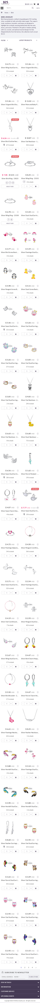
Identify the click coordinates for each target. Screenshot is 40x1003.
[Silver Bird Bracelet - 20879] (10, 680)
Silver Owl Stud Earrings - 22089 (30, 363)
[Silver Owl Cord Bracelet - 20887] (10, 606)
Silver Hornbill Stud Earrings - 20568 (10, 806)
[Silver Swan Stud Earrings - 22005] (10, 310)
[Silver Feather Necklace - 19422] (30, 717)
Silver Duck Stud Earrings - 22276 (30, 215)
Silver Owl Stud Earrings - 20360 (10, 954)
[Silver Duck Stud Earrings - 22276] (30, 200)
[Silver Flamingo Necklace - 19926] (10, 717)
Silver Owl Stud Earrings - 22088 (10, 400)
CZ (5, 30)
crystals (9, 30)
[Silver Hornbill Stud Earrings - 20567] (10, 754)
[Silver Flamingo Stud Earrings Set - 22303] (30, 236)
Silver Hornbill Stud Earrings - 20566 (30, 806)
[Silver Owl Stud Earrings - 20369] (30, 901)
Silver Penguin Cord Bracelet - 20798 (30, 548)
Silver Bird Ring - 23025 (10, 178)
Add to (15, 75)
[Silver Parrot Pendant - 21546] (30, 458)
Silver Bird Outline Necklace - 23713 (10, 141)
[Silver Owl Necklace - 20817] (30, 384)
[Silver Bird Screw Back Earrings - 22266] (10, 236)
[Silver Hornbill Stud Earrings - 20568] (10, 791)
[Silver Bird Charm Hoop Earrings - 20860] (30, 643)
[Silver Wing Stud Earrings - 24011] (10, 52)
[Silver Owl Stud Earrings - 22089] (30, 347)
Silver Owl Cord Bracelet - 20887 (10, 622)
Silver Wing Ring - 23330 (10, 215)
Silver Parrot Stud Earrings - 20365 (30, 954)
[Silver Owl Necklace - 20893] (10, 421)
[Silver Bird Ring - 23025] (10, 163)
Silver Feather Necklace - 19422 (30, 732)
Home (6, 12)
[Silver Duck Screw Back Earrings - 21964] (30, 273)
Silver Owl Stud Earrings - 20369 (30, 917)
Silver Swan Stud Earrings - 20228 (10, 585)
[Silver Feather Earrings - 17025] (10, 828)
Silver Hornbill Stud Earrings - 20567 (10, 769)
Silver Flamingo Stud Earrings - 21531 (30, 585)
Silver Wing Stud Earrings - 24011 (10, 67)
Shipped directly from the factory (11, 32)
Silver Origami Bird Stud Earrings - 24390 (30, 67)
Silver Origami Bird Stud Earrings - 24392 (10, 104)
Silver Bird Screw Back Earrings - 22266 (10, 252)
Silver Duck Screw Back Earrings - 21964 (30, 289)
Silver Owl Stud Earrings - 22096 (10, 363)
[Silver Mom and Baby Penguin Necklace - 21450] (30, 89)
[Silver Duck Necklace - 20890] (30, 421)
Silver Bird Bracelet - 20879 (10, 696)
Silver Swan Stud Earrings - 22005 (10, 326)
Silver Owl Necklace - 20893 (10, 437)
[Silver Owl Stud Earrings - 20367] (30, 864)
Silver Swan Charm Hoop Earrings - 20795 (10, 511)
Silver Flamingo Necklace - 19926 (10, 732)
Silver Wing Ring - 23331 (30, 178)
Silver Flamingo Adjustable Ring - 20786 (10, 548)
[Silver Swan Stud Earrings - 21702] (30, 495)
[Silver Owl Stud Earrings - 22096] (10, 347)
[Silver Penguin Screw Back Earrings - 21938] (10, 273)
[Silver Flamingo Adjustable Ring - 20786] (10, 532)
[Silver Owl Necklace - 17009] (30, 126)
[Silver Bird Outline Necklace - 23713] (10, 126)
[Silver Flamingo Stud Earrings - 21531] (30, 569)
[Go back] (1, 12)
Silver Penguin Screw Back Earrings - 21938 (10, 289)
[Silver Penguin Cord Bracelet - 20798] (30, 532)
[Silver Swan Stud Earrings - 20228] (10, 569)
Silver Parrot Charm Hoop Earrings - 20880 (30, 696)
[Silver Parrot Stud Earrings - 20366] (10, 864)
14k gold (21, 27)
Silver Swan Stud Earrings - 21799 (10, 474)
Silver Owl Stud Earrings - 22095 (30, 326)
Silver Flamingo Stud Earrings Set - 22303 (30, 252)
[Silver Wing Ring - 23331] (30, 163)
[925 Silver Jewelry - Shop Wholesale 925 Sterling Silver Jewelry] (5, 3)
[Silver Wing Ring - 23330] (10, 200)
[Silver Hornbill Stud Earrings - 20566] (30, 791)
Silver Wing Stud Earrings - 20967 (10, 659)
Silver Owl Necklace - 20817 (30, 400)
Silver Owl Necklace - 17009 (30, 141)
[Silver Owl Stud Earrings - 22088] (10, 384)
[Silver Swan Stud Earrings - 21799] (10, 458)
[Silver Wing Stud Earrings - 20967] (10, 643)
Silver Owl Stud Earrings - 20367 (30, 880)
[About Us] (38, 7)
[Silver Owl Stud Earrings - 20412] (10, 901)
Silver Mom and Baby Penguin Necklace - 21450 (30, 104)
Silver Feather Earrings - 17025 (10, 843)
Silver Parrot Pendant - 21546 (30, 474)
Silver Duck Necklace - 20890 (30, 437)
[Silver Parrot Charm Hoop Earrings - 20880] (30, 680)
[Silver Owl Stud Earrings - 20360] (10, 938)
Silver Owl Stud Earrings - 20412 (10, 917)
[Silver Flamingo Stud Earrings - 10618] (30, 754)
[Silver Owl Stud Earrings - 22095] (30, 310)
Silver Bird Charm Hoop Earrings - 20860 (30, 659)
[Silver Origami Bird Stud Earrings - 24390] (30, 52)
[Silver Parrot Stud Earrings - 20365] (30, 938)
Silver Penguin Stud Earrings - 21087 (30, 622)
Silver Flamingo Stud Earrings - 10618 (30, 769)
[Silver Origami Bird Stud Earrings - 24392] (10, 89)
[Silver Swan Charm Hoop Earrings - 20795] (10, 495)
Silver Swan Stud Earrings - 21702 (30, 511)
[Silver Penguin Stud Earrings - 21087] (30, 606)
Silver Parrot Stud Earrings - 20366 (10, 880)
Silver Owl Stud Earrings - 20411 (30, 843)
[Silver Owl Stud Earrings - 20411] (30, 828)
